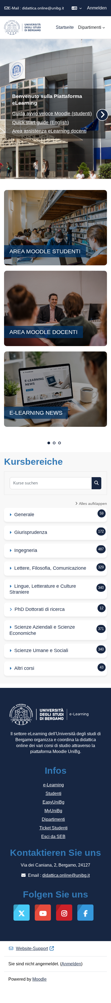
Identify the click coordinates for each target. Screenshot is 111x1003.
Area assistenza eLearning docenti (49, 131)
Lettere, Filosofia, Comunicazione (50, 568)
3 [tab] (59, 443)
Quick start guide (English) (40, 122)
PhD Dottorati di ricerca (40, 609)
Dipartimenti (53, 819)
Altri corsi (24, 668)
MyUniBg (53, 810)
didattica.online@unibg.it (43, 8)
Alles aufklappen (93, 503)
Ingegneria (25, 550)
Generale (24, 514)
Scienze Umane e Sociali (41, 650)
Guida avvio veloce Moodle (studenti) (52, 113)
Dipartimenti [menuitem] (89, 27)
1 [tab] (48, 443)
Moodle (39, 979)
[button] (76, 8)
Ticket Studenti (53, 828)
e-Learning (53, 785)
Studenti (53, 793)
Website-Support (32, 948)
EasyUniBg (53, 802)
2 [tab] (54, 443)
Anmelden (97, 8)
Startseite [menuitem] (65, 27)
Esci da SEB (53, 836)
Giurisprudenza (30, 532)
